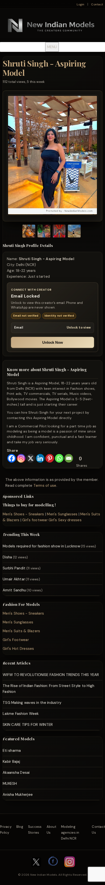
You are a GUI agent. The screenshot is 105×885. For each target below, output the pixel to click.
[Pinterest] (49, 458)
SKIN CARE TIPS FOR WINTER (28, 724)
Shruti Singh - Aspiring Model (44, 68)
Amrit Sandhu (14, 590)
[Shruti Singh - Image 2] (44, 231)
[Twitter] (36, 869)
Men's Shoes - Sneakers (23, 514)
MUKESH (10, 783)
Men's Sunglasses (62, 514)
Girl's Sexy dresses (65, 520)
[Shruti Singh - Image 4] (74, 231)
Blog (19, 827)
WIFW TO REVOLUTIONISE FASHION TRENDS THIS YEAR (51, 674)
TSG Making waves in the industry (32, 702)
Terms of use (44, 485)
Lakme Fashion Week (21, 713)
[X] (30, 458)
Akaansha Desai (16, 772)
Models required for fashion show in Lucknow (41, 546)
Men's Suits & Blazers (21, 631)
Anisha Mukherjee (18, 794)
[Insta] (69, 869)
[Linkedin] (40, 458)
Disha (7, 557)
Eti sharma (12, 750)
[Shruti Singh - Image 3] (59, 231)
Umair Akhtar (14, 579)
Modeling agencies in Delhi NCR (70, 833)
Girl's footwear (35, 520)
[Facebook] (11, 458)
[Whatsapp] (59, 458)
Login (80, 4)
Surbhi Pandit (14, 568)
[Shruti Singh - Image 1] (28, 231)
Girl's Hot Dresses (18, 648)
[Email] (68, 458)
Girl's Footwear (16, 639)
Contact (97, 4)
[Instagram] (21, 458)
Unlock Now (52, 342)
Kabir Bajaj (11, 761)
